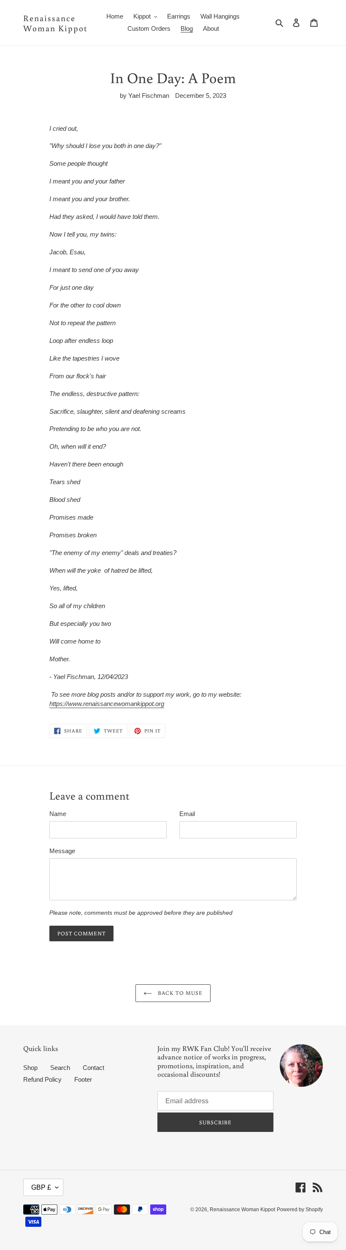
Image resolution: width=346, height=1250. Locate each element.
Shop (30, 1067)
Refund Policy (42, 1079)
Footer (83, 1079)
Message (62, 850)
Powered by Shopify (300, 1209)
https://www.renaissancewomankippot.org (106, 703)
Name (57, 813)
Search (60, 1067)
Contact (93, 1067)
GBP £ (41, 1187)
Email (187, 813)
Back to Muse (179, 993)
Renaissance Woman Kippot (55, 23)
